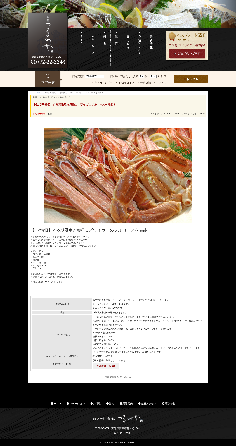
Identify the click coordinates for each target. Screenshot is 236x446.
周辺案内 (127, 403)
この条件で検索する (191, 79)
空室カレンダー (103, 82)
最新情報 (170, 403)
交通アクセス (148, 403)
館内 (111, 403)
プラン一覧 (35, 92)
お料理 (97, 403)
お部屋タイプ (126, 82)
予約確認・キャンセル (153, 82)
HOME (57, 403)
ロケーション (77, 403)
